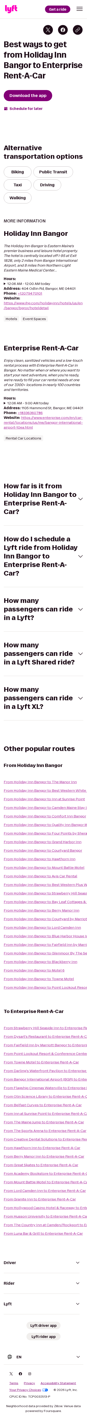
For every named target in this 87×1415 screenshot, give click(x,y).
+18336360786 (30, 412)
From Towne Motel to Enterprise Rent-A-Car (41, 1062)
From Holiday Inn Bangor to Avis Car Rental (40, 876)
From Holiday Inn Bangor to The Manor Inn (40, 781)
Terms (13, 1383)
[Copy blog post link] (77, 29)
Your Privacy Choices (25, 1390)
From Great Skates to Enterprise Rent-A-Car (41, 1165)
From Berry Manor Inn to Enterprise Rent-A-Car (44, 1156)
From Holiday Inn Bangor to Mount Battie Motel (44, 867)
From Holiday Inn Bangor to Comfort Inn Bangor (45, 816)
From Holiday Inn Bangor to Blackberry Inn (40, 961)
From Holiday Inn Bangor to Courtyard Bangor (43, 850)
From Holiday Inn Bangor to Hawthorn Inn (39, 859)
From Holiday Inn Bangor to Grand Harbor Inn (42, 841)
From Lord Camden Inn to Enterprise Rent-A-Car (45, 1190)
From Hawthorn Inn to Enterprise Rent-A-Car (42, 1147)
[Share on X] (48, 29)
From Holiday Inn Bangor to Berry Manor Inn (41, 910)
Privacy (29, 1383)
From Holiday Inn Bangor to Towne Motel (39, 978)
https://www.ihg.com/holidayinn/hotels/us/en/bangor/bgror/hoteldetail (43, 305)
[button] (79, 8)
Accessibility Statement (58, 1383)
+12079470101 (30, 293)
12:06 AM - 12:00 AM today (28, 283)
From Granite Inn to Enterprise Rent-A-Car (40, 1199)
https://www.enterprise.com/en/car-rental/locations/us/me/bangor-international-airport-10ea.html (43, 422)
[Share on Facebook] (62, 29)
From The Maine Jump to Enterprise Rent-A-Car (44, 1122)
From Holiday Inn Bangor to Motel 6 (34, 970)
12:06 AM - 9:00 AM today (28, 403)
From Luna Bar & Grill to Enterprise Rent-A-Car (43, 1233)
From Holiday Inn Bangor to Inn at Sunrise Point (44, 799)
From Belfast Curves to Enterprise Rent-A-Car (43, 1105)
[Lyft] (11, 9)
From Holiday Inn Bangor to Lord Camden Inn (42, 927)
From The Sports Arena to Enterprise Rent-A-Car (45, 1130)
